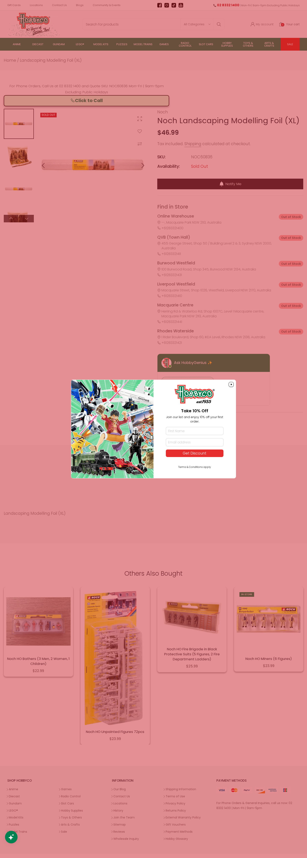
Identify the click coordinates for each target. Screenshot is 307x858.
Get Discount (194, 453)
